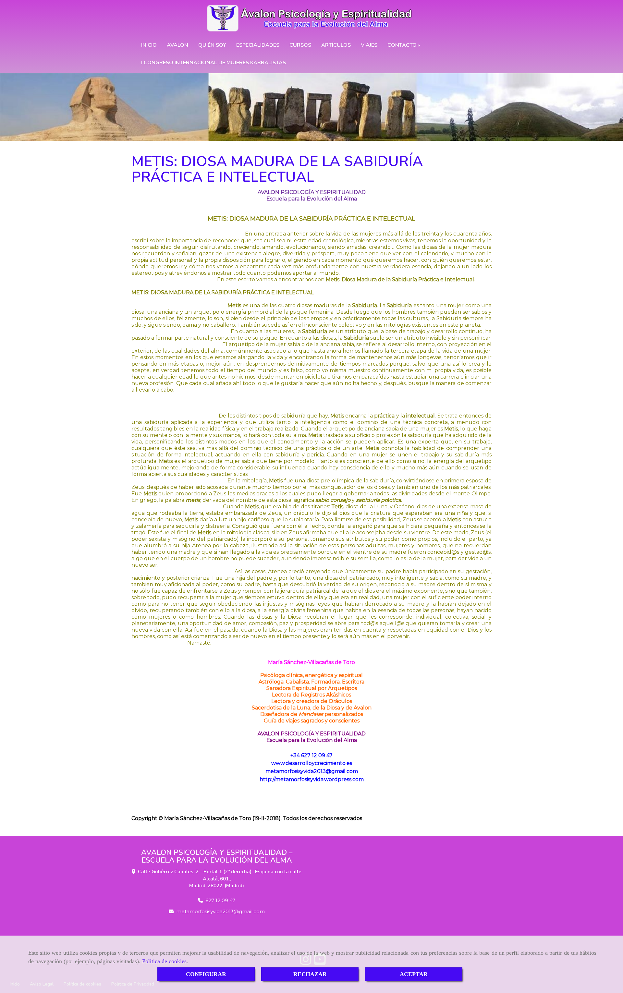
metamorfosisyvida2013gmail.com (220, 911)
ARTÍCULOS (336, 45)
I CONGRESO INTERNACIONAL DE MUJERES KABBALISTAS (213, 62)
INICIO (149, 45)
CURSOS (300, 45)
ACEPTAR (414, 974)
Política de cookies (164, 961)
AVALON (177, 45)
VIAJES (369, 45)
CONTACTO (402, 45)
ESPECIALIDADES (257, 45)
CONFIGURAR (206, 974)
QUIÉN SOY (212, 45)
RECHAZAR (310, 974)
